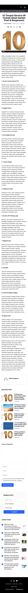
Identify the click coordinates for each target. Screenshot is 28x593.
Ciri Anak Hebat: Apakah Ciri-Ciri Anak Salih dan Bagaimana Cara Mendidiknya (11, 566)
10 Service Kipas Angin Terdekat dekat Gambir (19, 415)
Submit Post (14, 586)
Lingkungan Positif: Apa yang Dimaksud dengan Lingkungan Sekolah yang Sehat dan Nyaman (12, 541)
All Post (20, 583)
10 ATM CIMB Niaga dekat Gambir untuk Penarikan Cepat (20, 424)
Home (3, 11)
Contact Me (8, 583)
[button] (21, 7)
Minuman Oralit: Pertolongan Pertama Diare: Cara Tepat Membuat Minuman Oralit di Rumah (12, 527)
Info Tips (22, 23)
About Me (15, 583)
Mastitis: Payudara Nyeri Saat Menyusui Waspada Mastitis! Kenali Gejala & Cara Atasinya (11, 558)
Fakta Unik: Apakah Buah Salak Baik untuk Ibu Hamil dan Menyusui (12, 534)
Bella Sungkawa (8, 23)
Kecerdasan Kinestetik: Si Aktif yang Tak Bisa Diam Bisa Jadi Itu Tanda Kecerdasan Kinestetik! (11, 550)
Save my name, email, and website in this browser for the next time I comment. (13, 479)
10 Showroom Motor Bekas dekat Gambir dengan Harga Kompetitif (20, 396)
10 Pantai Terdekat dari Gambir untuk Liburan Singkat (20, 406)
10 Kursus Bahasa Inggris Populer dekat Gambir (19, 433)
